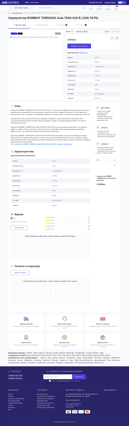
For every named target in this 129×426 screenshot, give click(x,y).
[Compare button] (117, 38)
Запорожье (71, 358)
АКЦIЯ (27, 2)
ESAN (55, 353)
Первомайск (69, 362)
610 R (47, 144)
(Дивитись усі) (84, 52)
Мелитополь (98, 362)
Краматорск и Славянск (46, 362)
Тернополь (32, 362)
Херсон (20, 360)
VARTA (29, 353)
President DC (80, 353)
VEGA (35, 353)
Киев (49, 358)
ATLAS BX (70, 353)
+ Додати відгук (19, 227)
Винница (38, 360)
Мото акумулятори (42, 400)
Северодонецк (13, 362)
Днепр (55, 358)
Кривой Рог (116, 358)
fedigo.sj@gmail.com (73, 400)
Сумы (71, 360)
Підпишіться (78, 376)
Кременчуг (116, 360)
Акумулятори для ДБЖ (43, 405)
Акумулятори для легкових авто (46, 396)
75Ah (42, 144)
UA (120, 2)
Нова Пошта (68, 144)
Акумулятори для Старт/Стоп (45, 403)
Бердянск (59, 362)
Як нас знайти (34, 2)
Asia (38, 144)
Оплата (104, 128)
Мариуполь (28, 360)
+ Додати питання (20, 272)
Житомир (97, 358)
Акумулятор (18, 144)
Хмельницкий (88, 358)
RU (124, 2)
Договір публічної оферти (15, 403)
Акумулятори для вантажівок (45, 398)
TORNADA (33, 144)
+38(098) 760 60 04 (15, 378)
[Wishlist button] (112, 38)
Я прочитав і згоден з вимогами (65, 380)
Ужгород (23, 362)
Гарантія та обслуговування (16, 398)
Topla (101, 353)
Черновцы (106, 358)
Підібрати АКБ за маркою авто (45, 407)
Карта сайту (11, 407)
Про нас (10, 405)
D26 (50, 144)
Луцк (76, 360)
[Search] (84, 8)
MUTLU (42, 353)
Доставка (105, 108)
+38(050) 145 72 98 (15, 375)
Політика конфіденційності (63, 380)
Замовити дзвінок (110, 2)
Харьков (62, 358)
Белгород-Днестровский (84, 362)
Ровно (109, 360)
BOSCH (62, 353)
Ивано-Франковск (86, 360)
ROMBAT (85, 31)
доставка (60, 144)
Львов (78, 358)
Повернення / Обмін (14, 400)
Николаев (12, 360)
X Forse (89, 353)
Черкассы (63, 360)
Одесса (43, 358)
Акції (9, 409)
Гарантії (104, 144)
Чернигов (46, 360)
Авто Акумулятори (17, 13)
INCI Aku (49, 353)
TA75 (54, 144)
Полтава (55, 360)
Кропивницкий (99, 360)
